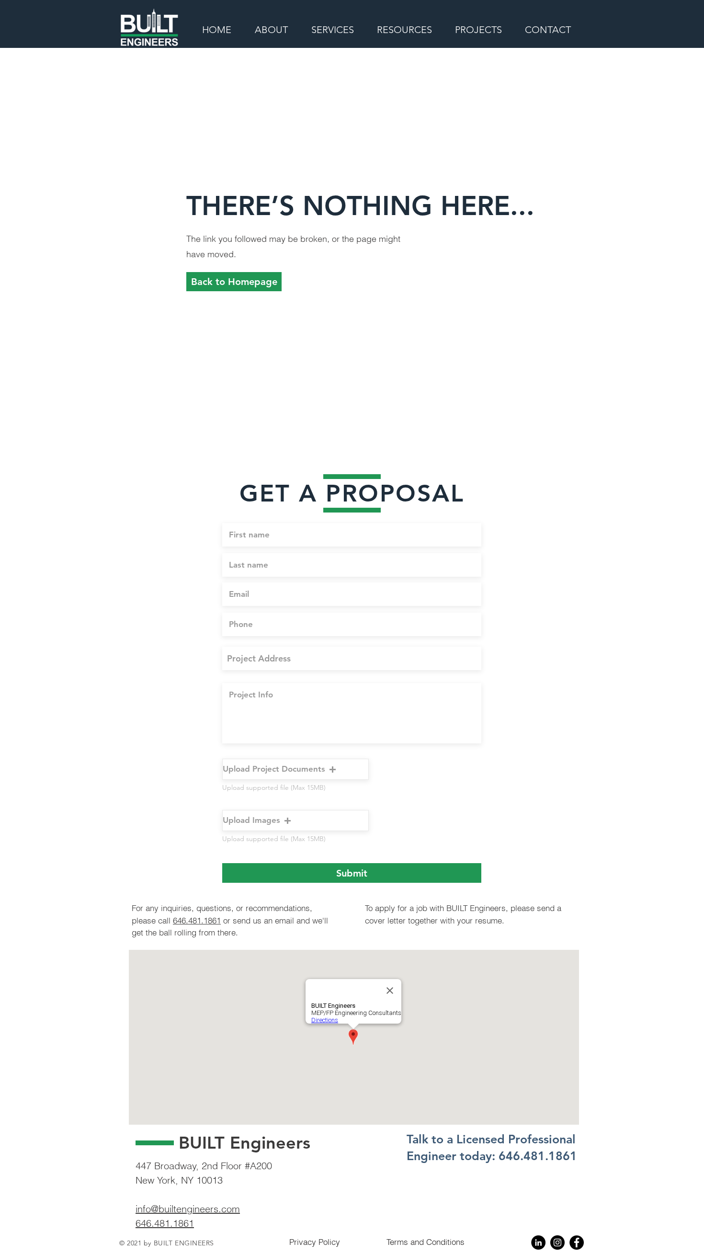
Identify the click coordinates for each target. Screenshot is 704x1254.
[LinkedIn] (538, 1242)
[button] (234, 281)
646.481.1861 (197, 920)
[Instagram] (557, 1242)
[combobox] (351, 658)
